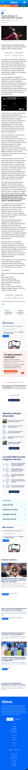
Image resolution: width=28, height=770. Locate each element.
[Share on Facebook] (13, 55)
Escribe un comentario (14, 400)
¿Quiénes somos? (14, 758)
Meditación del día (10, 510)
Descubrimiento (14, 731)
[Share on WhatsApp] (23, 55)
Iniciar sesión (17, 719)
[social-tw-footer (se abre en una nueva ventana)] (15, 750)
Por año (14, 745)
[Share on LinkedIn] (16, 55)
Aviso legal (14, 761)
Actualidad (3, 10)
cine (3, 304)
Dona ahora (13, 5)
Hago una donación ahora (10, 371)
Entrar (18, 395)
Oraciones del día (9, 519)
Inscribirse (6, 336)
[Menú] (5, 2)
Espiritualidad (14, 728)
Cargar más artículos (14, 448)
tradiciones (5, 669)
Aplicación (14, 739)
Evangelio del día (9, 514)
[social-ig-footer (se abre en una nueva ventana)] (17, 750)
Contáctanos (14, 763)
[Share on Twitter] (18, 55)
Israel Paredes (15, 20)
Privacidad (14, 765)
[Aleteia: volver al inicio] (14, 2)
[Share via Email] (20, 55)
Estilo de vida (14, 730)
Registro (5, 5)
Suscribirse (10, 719)
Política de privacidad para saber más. (13, 332)
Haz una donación (14, 756)
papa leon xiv (5, 618)
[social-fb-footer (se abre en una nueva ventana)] (12, 750)
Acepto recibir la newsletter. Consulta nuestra (13, 333)
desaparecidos (6, 643)
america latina (5, 594)
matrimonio (5, 564)
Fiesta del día (8, 505)
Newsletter (14, 737)
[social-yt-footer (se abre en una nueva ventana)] (10, 750)
